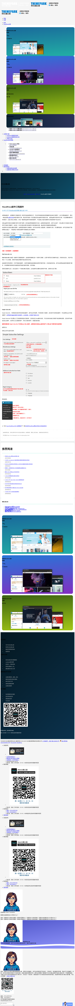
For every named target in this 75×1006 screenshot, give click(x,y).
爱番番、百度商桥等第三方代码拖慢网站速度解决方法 (15, 467)
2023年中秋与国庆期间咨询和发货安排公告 (13, 483)
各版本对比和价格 (9, 116)
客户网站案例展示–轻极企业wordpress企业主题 (14, 487)
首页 (25, 194)
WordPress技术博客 (31, 194)
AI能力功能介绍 (10, 976)
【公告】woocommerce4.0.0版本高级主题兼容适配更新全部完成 (17, 460)
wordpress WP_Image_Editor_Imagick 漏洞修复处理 (14, 479)
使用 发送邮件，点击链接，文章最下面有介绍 (23, 315)
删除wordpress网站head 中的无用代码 (12, 471)
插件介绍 (38, 194)
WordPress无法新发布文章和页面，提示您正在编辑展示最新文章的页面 (19, 464)
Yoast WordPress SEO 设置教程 (14, 426)
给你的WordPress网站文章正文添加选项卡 (36, 426)
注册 (5, 20)
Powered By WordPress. (16, 742)
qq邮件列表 (11, 217)
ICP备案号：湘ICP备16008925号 (50, 741)
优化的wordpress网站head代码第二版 (12, 456)
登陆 (5, 18)
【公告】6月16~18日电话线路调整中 (12, 491)
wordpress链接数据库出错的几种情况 (12, 475)
